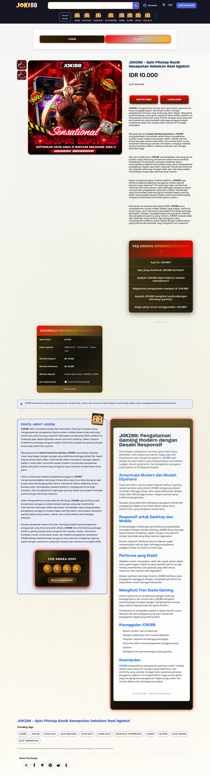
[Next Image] (119, 108)
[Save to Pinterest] (50, 765)
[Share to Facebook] (34, 765)
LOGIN (72, 39)
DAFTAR (138, 39)
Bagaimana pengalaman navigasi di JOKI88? (161, 288)
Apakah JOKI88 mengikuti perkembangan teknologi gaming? (161, 298)
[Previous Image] (30, 108)
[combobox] (90, 5)
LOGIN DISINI (174, 99)
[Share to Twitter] (26, 765)
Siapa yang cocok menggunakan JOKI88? (161, 307)
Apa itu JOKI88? (161, 262)
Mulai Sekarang (62, 580)
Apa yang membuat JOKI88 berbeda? (160, 270)
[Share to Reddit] (58, 765)
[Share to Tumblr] (66, 765)
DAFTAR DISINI (143, 99)
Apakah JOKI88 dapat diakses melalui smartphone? (161, 279)
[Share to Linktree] (42, 765)
